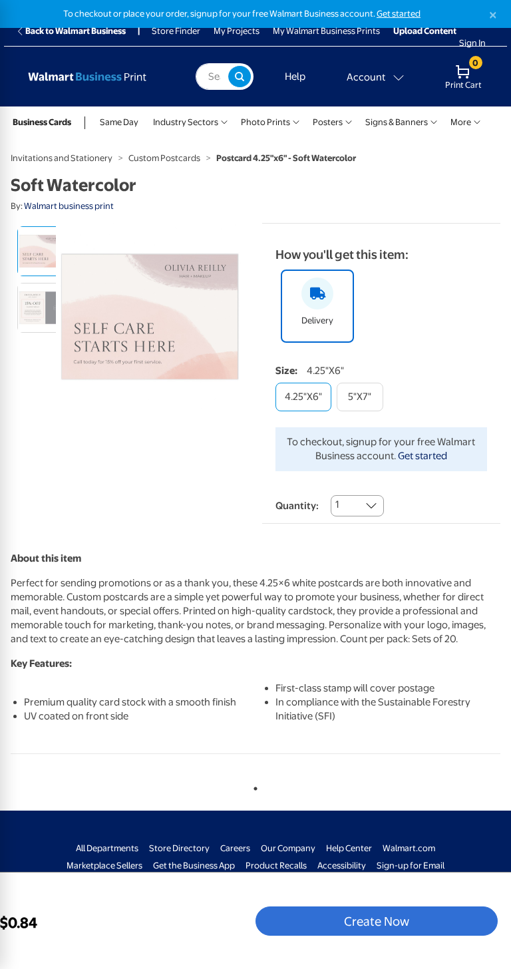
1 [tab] (252, 786)
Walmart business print (69, 206)
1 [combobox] (337, 504)
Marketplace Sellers (104, 866)
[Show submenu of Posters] (349, 120)
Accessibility (341, 866)
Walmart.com (409, 848)
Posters (328, 122)
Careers (235, 848)
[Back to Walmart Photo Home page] (99, 76)
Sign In (472, 43)
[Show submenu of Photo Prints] (296, 120)
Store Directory (179, 848)
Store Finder (176, 31)
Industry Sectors (185, 122)
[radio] (42, 251)
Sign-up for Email (410, 866)
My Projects (236, 31)
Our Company (288, 848)
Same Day (119, 122)
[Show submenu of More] (477, 120)
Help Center (349, 848)
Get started (399, 14)
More (460, 122)
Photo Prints (265, 122)
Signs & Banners (396, 122)
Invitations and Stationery (61, 158)
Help (295, 77)
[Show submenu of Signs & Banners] (434, 120)
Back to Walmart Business (75, 31)
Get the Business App (194, 866)
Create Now (376, 921)
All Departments (107, 848)
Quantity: (297, 506)
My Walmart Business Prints (326, 31)
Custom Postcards (164, 158)
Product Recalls (276, 866)
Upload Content (424, 31)
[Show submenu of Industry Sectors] (224, 120)
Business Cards (42, 122)
